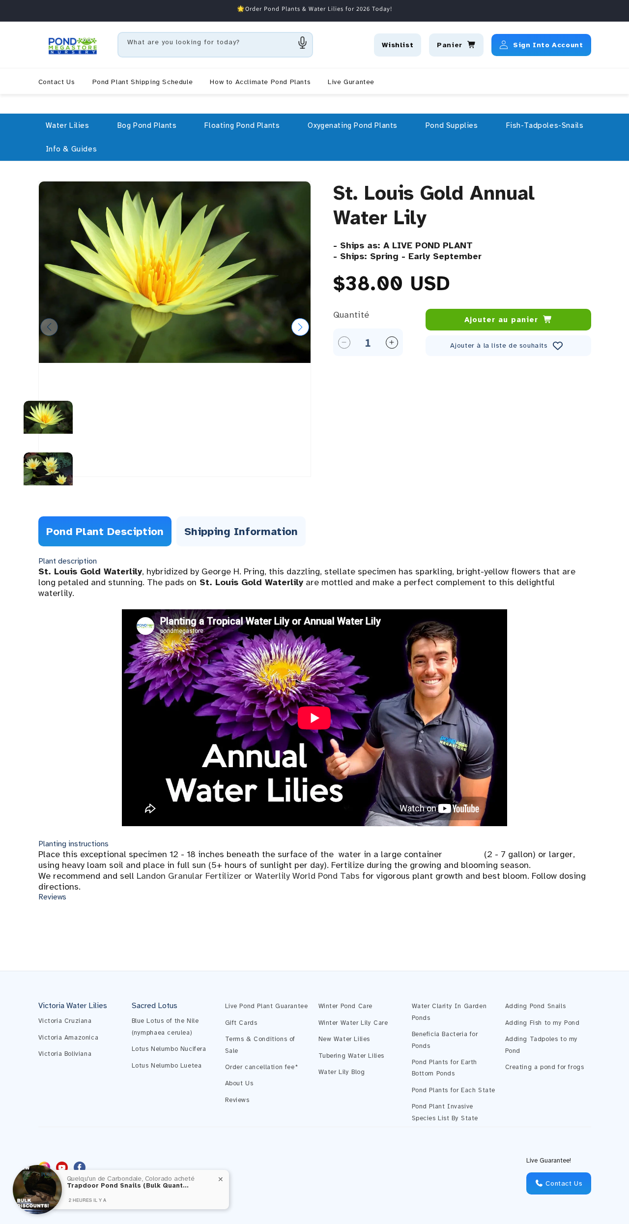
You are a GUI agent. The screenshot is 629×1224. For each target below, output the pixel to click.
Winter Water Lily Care (353, 1023)
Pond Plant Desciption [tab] (105, 531)
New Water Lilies (344, 1039)
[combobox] (215, 45)
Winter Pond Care (345, 1006)
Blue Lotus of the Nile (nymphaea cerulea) (165, 1026)
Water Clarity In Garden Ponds (449, 1011)
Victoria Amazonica (68, 1038)
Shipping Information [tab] (241, 531)
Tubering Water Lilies (351, 1056)
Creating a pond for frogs (544, 1067)
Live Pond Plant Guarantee (266, 1006)
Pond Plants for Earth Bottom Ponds (445, 1067)
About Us (239, 1083)
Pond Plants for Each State (454, 1090)
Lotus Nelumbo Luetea (167, 1066)
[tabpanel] (314, 729)
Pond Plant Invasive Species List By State (445, 1112)
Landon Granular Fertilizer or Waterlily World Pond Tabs (248, 875)
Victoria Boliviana (65, 1054)
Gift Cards (241, 1023)
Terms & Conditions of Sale (260, 1044)
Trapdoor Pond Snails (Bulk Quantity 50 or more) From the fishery (128, 1186)
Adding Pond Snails (535, 1006)
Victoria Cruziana (65, 1021)
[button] (67, 125)
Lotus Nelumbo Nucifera (169, 1049)
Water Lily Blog (341, 1072)
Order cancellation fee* (261, 1067)
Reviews (237, 1100)
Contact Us (563, 1183)
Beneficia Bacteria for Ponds (445, 1039)
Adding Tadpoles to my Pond (541, 1044)
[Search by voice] (303, 42)
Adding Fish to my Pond (542, 1023)
